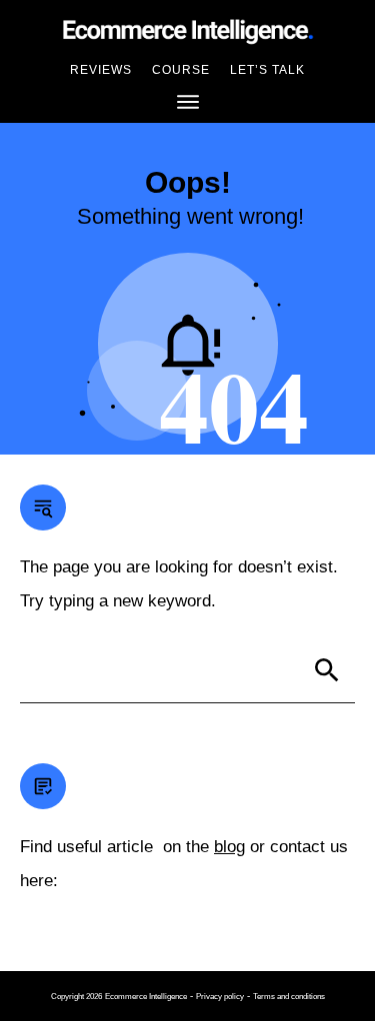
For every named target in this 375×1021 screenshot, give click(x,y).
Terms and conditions (289, 996)
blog (229, 846)
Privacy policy (220, 996)
